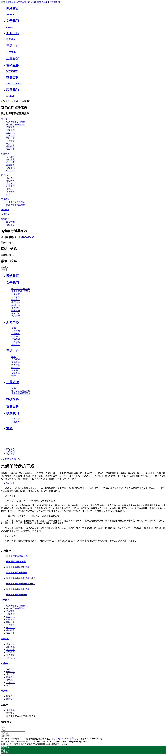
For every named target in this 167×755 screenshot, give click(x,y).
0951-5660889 (26, 237)
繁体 (3, 270)
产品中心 (10, 451)
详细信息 (10, 483)
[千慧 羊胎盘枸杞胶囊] (17, 556)
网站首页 (12, 276)
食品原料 (10, 454)
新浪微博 (10, 710)
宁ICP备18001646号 (62, 739)
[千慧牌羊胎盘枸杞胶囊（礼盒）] (22, 578)
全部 (13, 328)
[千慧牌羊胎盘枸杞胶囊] (17, 567)
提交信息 (5, 736)
